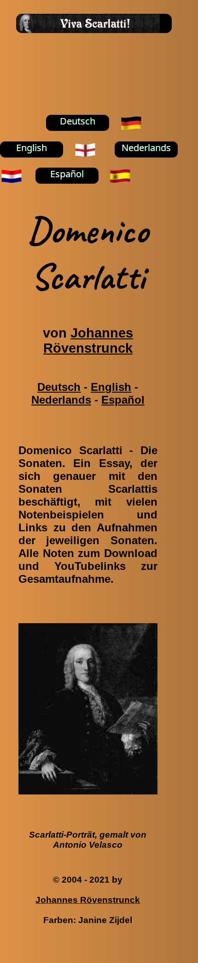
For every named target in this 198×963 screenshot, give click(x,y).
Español (123, 400)
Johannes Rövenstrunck (88, 340)
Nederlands (61, 400)
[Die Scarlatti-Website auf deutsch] (136, 137)
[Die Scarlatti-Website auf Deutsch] (83, 137)
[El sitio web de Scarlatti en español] (72, 190)
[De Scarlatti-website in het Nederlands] (151, 163)
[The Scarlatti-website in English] (37, 163)
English (111, 387)
